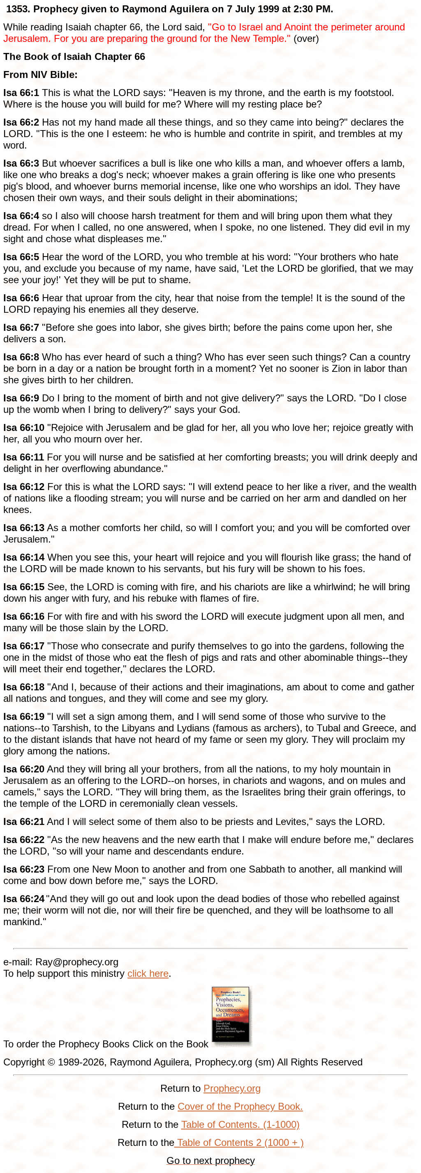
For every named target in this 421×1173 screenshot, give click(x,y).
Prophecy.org (232, 1088)
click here (148, 973)
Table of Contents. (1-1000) (240, 1124)
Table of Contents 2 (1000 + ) (239, 1142)
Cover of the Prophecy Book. (240, 1106)
